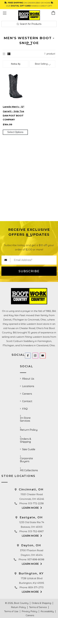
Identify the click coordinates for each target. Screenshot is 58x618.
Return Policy (29, 429)
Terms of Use (11, 611)
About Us (28, 378)
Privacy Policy (29, 611)
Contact (27, 401)
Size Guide (28, 449)
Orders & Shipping (25, 440)
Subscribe (29, 271)
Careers (27, 393)
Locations (28, 386)
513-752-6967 (36, 531)
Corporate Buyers (26, 460)
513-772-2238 (36, 503)
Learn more (30, 507)
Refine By (15, 64)
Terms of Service (38, 607)
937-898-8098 (35, 559)
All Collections (29, 470)
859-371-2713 (35, 587)
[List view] (9, 54)
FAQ (25, 408)
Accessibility (47, 611)
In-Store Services (25, 419)
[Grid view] (4, 54)
